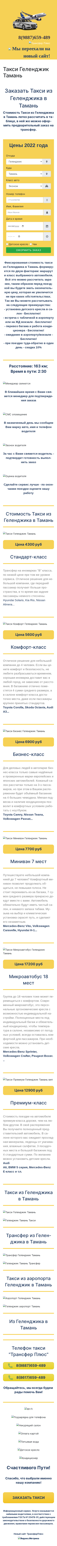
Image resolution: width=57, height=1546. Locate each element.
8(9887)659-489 (34, 37)
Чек (34, 244)
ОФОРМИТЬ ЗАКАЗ (28, 250)
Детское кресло (18, 244)
